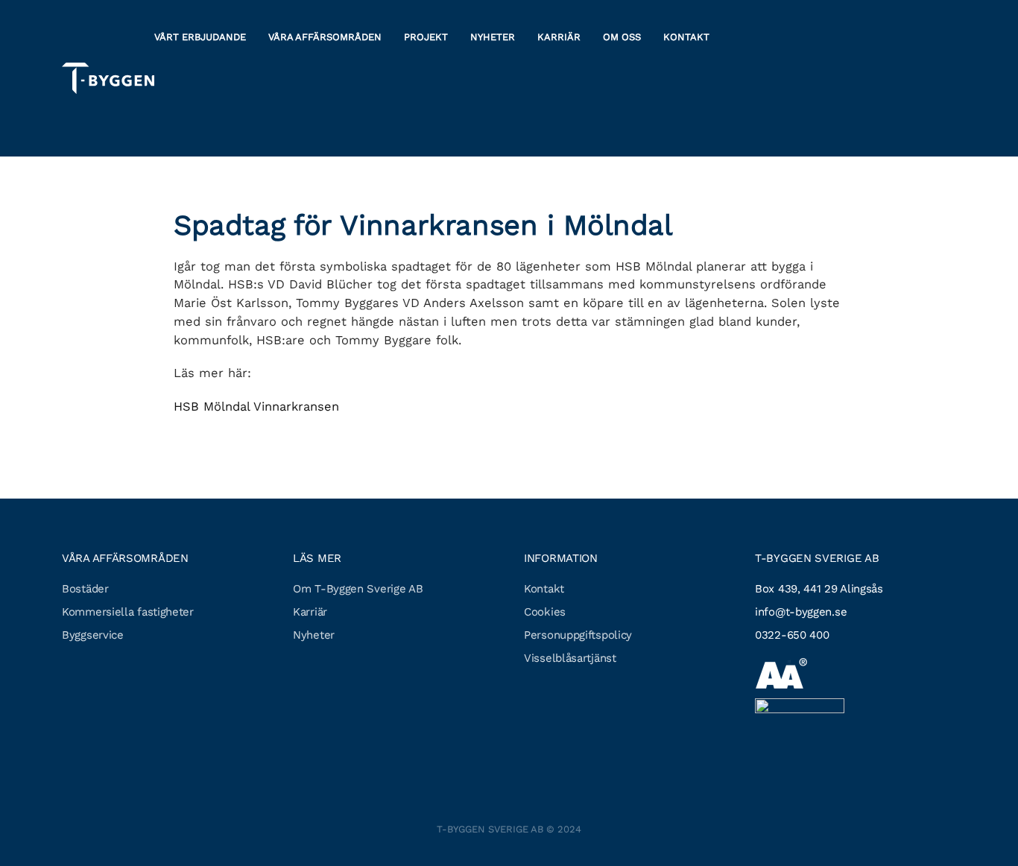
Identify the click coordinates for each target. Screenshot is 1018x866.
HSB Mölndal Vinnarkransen (256, 406)
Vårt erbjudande (200, 36)
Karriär (559, 36)
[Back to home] (108, 78)
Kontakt (686, 36)
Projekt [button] (426, 36)
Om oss (622, 36)
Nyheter (492, 36)
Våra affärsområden (325, 36)
